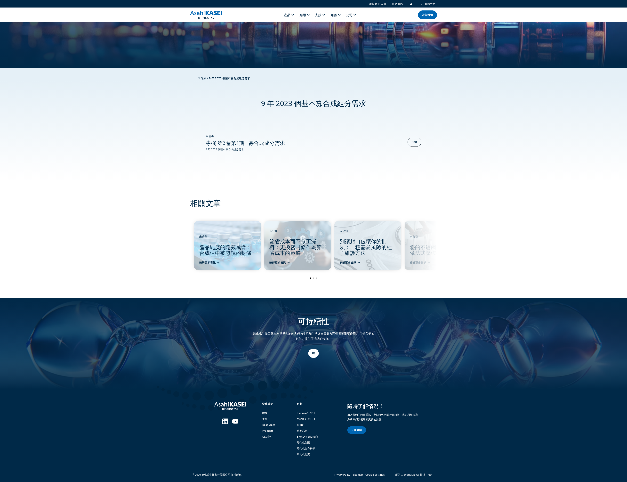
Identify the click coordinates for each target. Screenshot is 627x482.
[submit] (411, 3)
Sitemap (358, 474)
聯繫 (264, 413)
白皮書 (210, 136)
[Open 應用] (308, 14)
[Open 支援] (323, 14)
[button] (310, 278)
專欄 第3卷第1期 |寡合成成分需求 (245, 142)
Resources (268, 425)
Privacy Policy (342, 474)
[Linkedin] (225, 421)
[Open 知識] (339, 14)
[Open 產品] (292, 14)
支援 (264, 419)
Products (267, 431)
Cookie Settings (375, 474)
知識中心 (267, 436)
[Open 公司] (354, 14)
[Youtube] (235, 421)
